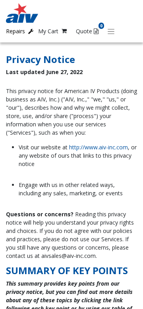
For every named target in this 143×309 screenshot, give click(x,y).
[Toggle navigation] (111, 31)
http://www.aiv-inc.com (98, 147)
